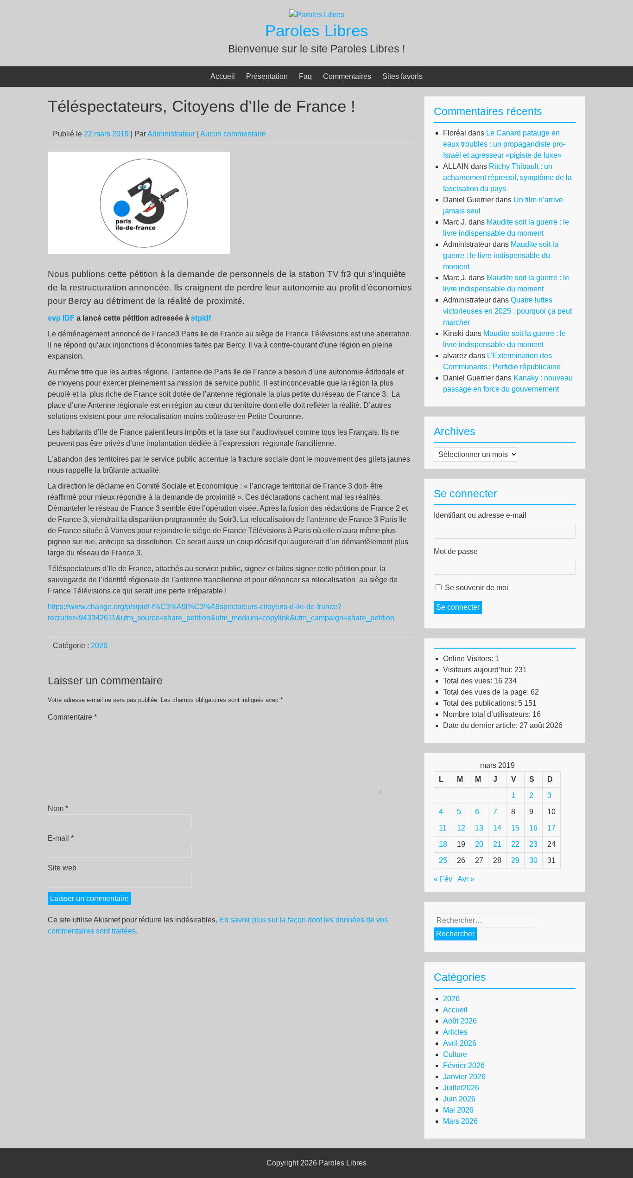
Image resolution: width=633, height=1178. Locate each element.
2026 (99, 646)
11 (443, 828)
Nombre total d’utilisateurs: (487, 714)
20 (479, 844)
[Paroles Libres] (316, 15)
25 (443, 860)
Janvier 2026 (464, 1077)
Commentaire (72, 717)
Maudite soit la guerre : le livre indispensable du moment (500, 255)
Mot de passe (456, 551)
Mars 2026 (460, 1121)
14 (497, 828)
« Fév (443, 879)
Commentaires (347, 76)
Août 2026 (460, 1021)
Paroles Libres (316, 30)
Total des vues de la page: (487, 692)
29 (515, 860)
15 (515, 828)
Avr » (466, 879)
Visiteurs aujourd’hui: (478, 670)
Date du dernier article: (481, 725)
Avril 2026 (459, 1043)
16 (533, 828)
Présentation (267, 76)
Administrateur (171, 134)
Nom (58, 808)
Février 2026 (464, 1065)
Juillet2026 (461, 1088)
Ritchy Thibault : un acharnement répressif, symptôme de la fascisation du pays (507, 177)
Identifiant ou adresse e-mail (480, 515)
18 (443, 844)
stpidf (201, 318)
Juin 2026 (459, 1099)
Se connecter (458, 607)
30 (533, 860)
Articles (455, 1032)
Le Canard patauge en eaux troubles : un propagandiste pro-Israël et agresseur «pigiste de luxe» (504, 144)
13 (479, 828)
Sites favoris (402, 76)
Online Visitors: (469, 659)
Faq (305, 76)
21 (497, 844)
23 (533, 844)
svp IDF (61, 318)
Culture (455, 1054)
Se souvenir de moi (476, 588)
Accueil (222, 76)
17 (551, 828)
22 (515, 844)
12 (461, 828)
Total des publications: (480, 703)
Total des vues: (468, 681)
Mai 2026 (458, 1110)
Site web (62, 868)
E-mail (61, 838)
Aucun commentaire (233, 134)
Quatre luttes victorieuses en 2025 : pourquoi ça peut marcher (507, 311)
